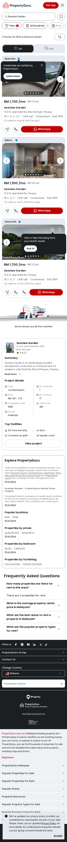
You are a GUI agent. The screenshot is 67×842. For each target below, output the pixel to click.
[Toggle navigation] (62, 5)
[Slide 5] (36, 93)
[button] (13, 374)
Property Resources (13, 796)
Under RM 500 (12, 532)
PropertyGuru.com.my (13, 733)
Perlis (7, 517)
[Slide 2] (28, 93)
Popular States (11, 788)
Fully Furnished (12, 564)
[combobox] (31, 16)
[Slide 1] (25, 93)
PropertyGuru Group (14, 652)
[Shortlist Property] (59, 66)
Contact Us (8, 659)
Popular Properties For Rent (18, 781)
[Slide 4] (33, 93)
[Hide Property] (52, 66)
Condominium (35, 473)
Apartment (49, 473)
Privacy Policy (49, 823)
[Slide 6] (38, 93)
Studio (8, 548)
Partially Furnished (32, 564)
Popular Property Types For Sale (21, 804)
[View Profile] (33, 59)
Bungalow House (31, 475)
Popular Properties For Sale (18, 773)
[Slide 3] (30, 93)
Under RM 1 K (28, 532)
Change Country (12, 667)
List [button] (20, 48)
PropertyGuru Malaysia (15, 765)
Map (51, 48)
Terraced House (18, 473)
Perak (15, 517)
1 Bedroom (19, 548)
